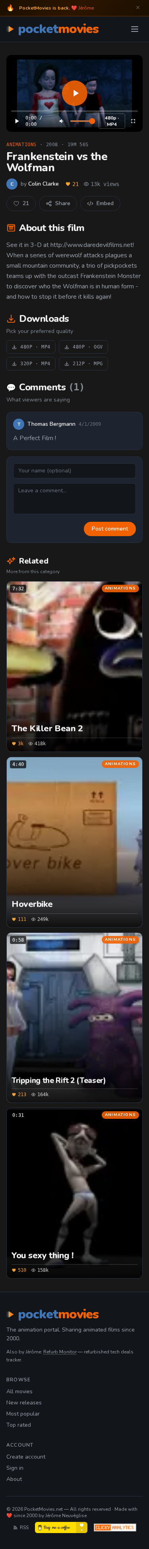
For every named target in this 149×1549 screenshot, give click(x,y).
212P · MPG (88, 363)
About (14, 1479)
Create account (25, 1457)
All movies (19, 1391)
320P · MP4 (35, 363)
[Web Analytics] (115, 1527)
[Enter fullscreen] (133, 121)
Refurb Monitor (60, 1352)
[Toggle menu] (135, 29)
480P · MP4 (35, 347)
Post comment (110, 529)
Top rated (18, 1425)
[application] (74, 93)
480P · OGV (88, 347)
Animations (21, 144)
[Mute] (62, 121)
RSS (24, 1527)
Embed (105, 203)
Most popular (23, 1414)
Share (62, 203)
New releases (24, 1402)
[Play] (74, 93)
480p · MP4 (112, 121)
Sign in (14, 1468)
